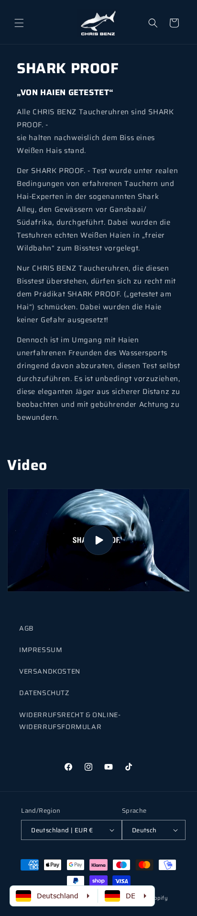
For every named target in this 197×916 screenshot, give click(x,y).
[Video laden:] (98, 540)
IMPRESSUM (40, 649)
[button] (19, 22)
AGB (26, 628)
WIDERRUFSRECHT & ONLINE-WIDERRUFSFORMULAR (69, 720)
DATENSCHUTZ (44, 692)
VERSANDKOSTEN (49, 671)
